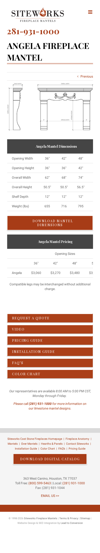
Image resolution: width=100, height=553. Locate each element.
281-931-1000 (33, 30)
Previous (86, 76)
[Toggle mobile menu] (90, 12)
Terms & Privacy (68, 518)
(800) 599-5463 (39, 483)
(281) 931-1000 (40, 404)
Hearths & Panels (52, 443)
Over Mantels (29, 443)
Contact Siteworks (77, 443)
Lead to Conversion (72, 523)
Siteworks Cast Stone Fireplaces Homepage (34, 438)
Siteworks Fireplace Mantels (40, 518)
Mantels (13, 443)
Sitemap (85, 518)
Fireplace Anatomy (77, 438)
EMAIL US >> (50, 496)
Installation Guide (26, 448)
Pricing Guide (77, 448)
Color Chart (47, 448)
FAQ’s (61, 448)
